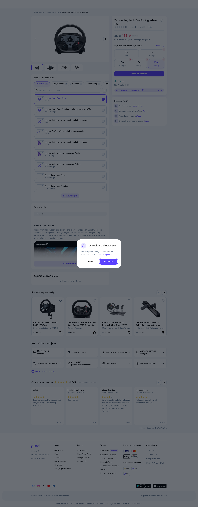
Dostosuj (89, 261)
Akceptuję (108, 261)
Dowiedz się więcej (105, 254)
